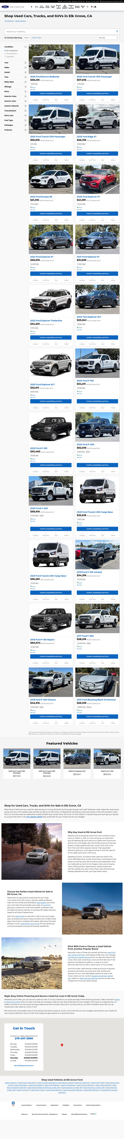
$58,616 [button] (42, 511)
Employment (54, 1105)
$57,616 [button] (88, 79)
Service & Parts (77, 6)
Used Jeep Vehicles (53, 1090)
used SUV (47, 905)
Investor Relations (26, 1105)
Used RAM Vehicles (91, 1090)
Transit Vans (53, 6)
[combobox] (92, 7)
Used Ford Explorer (51, 1085)
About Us (83, 6)
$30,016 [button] (42, 259)
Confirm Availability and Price (51, 93)
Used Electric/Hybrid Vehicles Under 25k (43, 1088)
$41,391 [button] (88, 199)
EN (93, 7)
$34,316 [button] (88, 575)
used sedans (41, 902)
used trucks (19, 916)
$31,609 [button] (89, 259)
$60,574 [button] (42, 642)
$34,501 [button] (42, 323)
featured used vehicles (89, 978)
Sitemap (64, 1114)
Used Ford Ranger (68, 1085)
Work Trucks (47, 6)
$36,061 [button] (42, 578)
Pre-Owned (41, 6)
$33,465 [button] (42, 451)
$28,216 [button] (88, 639)
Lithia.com (24, 1114)
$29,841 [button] (89, 320)
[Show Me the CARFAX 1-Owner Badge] (33, 88)
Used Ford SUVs (23, 1090)
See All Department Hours (23, 1065)
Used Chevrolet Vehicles (72, 1090)
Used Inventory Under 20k (93, 1088)
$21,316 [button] (41, 199)
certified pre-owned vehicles (79, 957)
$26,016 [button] (88, 702)
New (36, 7)
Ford (26, 38)
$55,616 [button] (42, 139)
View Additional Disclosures (79, 1114)
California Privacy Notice (93, 1105)
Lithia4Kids (66, 1105)
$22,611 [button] (41, 387)
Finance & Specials (71, 7)
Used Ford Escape (35, 1085)
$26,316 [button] (88, 139)
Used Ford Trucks (38, 1090)
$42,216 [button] (42, 702)
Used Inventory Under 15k (71, 1088)
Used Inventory (11, 1083)
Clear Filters (36, 38)
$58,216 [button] (42, 79)
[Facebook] (13, 1103)
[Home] (5, 7)
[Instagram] (13, 1105)
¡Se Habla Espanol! (64, 7)
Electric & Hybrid (58, 7)
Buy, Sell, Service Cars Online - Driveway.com (44, 1114)
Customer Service (41, 1105)
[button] (51, 84)
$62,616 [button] (88, 447)
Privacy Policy (77, 1105)
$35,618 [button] (88, 515)
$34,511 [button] (88, 383)
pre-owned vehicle (34, 817)
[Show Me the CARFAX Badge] (80, 268)
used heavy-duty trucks (30, 924)
